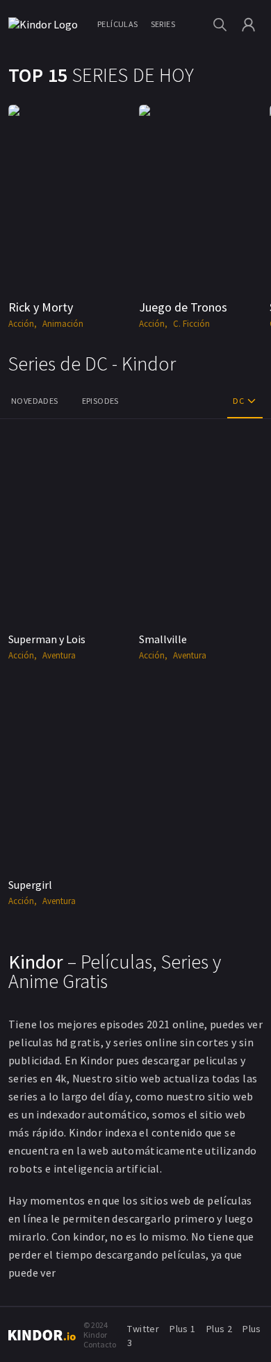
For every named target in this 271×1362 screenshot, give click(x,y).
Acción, (22, 324)
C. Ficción (191, 324)
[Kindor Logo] (46, 24)
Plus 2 (219, 1328)
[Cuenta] (248, 24)
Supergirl (30, 885)
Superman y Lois (46, 639)
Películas (117, 24)
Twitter (143, 1328)
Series (163, 24)
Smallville (163, 639)
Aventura (59, 655)
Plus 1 (182, 1328)
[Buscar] (220, 24)
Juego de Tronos (183, 307)
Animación (62, 324)
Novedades (34, 400)
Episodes (100, 400)
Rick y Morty (40, 307)
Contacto (99, 1344)
